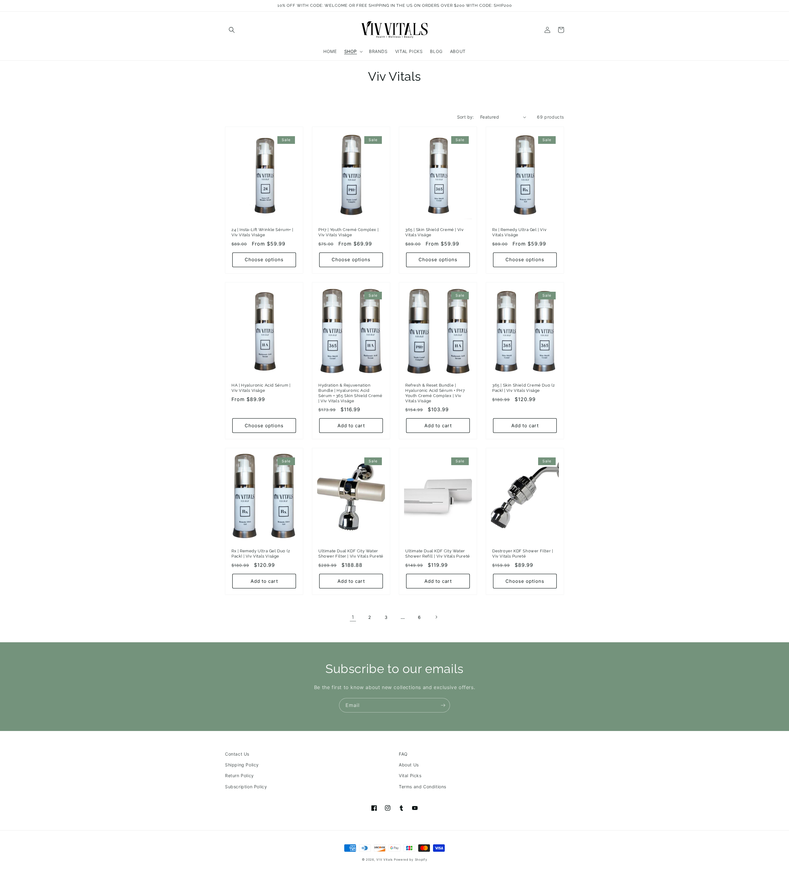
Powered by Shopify (410, 859)
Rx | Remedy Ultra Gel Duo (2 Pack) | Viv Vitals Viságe (260, 553)
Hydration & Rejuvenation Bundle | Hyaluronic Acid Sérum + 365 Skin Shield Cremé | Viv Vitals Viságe (350, 393)
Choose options (264, 259)
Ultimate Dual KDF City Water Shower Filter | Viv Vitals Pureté (350, 553)
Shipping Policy (242, 764)
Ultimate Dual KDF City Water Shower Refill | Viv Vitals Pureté (437, 553)
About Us (409, 764)
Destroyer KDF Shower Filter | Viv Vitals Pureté (522, 553)
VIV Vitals (384, 859)
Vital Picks (410, 775)
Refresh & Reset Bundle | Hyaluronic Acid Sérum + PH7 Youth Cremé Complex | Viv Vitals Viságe (435, 393)
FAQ (403, 754)
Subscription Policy (246, 786)
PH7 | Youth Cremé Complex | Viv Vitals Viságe (348, 232)
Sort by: (465, 117)
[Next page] (436, 617)
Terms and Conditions (422, 786)
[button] (232, 30)
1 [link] (353, 617)
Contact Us (237, 754)
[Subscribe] (443, 705)
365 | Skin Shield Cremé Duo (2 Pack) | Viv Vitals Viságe (523, 388)
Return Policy (239, 775)
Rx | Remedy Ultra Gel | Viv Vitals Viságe (519, 232)
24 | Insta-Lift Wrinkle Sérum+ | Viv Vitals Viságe (262, 232)
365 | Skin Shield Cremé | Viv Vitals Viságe (434, 232)
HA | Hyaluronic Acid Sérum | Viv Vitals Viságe (261, 388)
